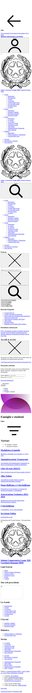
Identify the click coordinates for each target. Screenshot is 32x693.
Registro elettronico (6, 334)
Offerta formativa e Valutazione (16, 134)
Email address (5, 375)
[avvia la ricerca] (15, 292)
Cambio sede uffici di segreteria (13, 314)
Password (3, 377)
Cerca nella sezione (8, 300)
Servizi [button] (6, 109)
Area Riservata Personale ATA (22, 362)
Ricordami (6, 383)
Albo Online (7, 321)
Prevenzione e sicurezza (11, 141)
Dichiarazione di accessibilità (12, 666)
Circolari (6, 139)
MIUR (6, 570)
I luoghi (10, 99)
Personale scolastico (13, 114)
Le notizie (10, 120)
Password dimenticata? (7, 380)
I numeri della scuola (13, 102)
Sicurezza (26, 331)
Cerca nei (5, 304)
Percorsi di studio (13, 115)
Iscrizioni (12, 332)
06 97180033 (14, 676)
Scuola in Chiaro (9, 574)
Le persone (11, 101)
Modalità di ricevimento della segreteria (15, 324)
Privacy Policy (8, 665)
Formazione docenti (21, 332)
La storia (10, 107)
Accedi (3, 385)
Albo (5, 336)
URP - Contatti (8, 668)
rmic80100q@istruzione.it (15, 677)
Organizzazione (12, 106)
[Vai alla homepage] (16, 88)
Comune (6, 578)
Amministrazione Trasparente (16, 128)
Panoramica (11, 96)
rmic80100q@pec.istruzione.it (12, 681)
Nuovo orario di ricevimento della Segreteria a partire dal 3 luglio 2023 (17, 316)
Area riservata (8, 142)
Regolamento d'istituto (18, 334)
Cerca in (6, 306)
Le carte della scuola (13, 104)
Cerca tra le (6, 302)
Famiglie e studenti (13, 112)
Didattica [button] (6, 131)
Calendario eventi (13, 125)
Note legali (4, 688)
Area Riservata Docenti (7, 362)
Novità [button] (6, 117)
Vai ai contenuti (5, 33)
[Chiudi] (15, 260)
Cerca (2, 270)
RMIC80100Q (22, 685)
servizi (8, 332)
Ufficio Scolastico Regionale (12, 572)
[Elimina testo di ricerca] (15, 278)
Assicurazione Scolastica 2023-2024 (14, 319)
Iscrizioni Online (9, 322)
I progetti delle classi (13, 136)
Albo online (11, 126)
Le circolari (11, 122)
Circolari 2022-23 (9, 313)
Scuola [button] (6, 94)
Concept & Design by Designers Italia (11, 691)
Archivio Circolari (13, 123)
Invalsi (6, 577)
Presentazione (12, 98)
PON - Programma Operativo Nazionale (12, 331)
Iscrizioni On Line (9, 575)
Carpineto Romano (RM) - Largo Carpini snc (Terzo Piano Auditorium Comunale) (15, 672)
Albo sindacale (12, 130)
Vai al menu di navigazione (17, 33)
